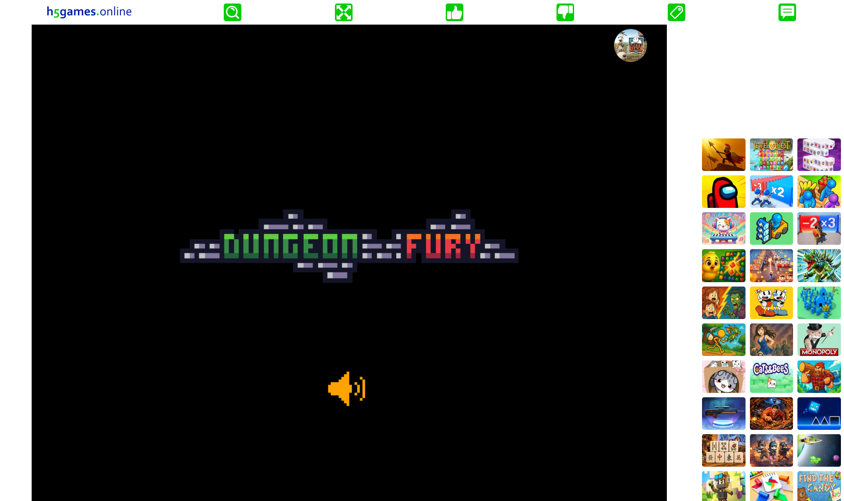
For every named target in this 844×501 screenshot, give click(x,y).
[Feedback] (787, 12)
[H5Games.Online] (89, 12)
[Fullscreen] (344, 12)
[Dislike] (565, 12)
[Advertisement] (771, 79)
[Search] (232, 12)
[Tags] (676, 12)
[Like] (454, 12)
